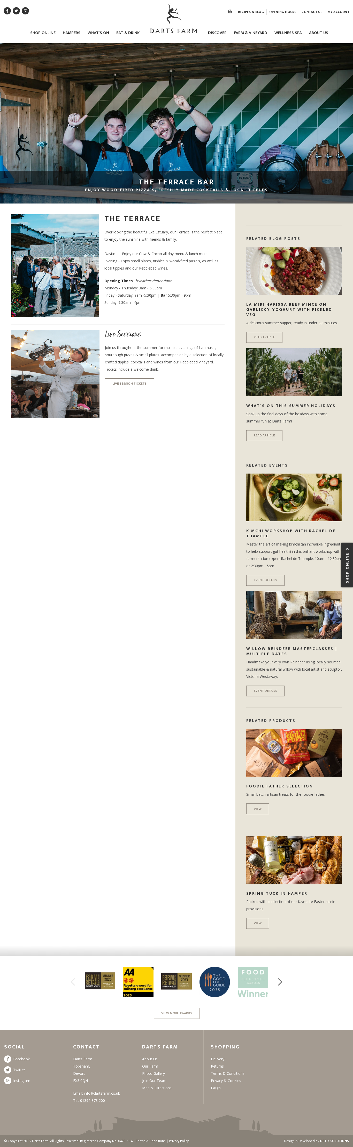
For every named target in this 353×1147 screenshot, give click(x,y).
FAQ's (216, 1087)
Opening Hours (282, 12)
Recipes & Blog (251, 12)
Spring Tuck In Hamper (277, 893)
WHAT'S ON (98, 33)
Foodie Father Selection (279, 786)
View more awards (176, 1013)
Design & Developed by (316, 1141)
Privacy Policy (179, 1141)
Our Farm (150, 1066)
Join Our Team (154, 1080)
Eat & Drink (128, 33)
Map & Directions (157, 1087)
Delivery (217, 1058)
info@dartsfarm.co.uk (102, 1093)
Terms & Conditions (227, 1073)
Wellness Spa (288, 33)
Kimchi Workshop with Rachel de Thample (291, 533)
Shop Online (43, 33)
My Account (338, 12)
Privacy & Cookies (226, 1080)
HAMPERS (71, 33)
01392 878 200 (92, 1100)
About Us (318, 33)
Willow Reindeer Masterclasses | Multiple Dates (291, 651)
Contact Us (312, 12)
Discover (217, 33)
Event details (265, 580)
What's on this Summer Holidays (291, 405)
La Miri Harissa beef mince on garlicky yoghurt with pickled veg (289, 309)
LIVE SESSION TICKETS (129, 383)
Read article (264, 337)
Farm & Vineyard (250, 33)
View (258, 809)
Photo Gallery (153, 1073)
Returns (217, 1066)
